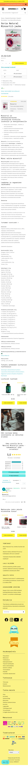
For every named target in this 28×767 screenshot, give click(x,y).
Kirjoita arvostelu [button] (14, 472)
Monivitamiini (4, 20)
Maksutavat (6, 657)
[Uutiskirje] (23, 611)
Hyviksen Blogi (6, 698)
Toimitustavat (6, 659)
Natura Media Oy (5, 355)
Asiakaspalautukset (7, 661)
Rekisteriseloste (7, 686)
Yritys (4, 694)
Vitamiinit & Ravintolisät (10, 18)
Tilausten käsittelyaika (8, 663)
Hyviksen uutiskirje (7, 667)
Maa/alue (11, 750)
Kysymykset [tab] (16, 480)
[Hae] (25, 12)
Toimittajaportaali (7, 708)
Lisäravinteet (4, 371)
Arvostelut (5, 696)
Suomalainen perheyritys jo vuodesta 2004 (13, 1)
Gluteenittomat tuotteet (14, 370)
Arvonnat (5, 704)
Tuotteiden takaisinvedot (9, 673)
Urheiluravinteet (20, 371)
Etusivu (2, 18)
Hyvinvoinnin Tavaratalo (14, 760)
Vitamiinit (19, 18)
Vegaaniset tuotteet (6, 373)
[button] (25, 9)
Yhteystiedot (6, 656)
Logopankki (6, 706)
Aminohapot (4, 370)
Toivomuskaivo (6, 669)
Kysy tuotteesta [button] (14, 475)
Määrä (2, 60)
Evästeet (5, 684)
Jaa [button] (5, 499)
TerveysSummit (6, 710)
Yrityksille (5, 671)
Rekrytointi (5, 700)
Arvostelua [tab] (5, 480)
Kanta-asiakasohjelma (8, 665)
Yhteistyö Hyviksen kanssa (9, 702)
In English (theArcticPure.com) (10, 712)
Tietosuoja (5, 682)
